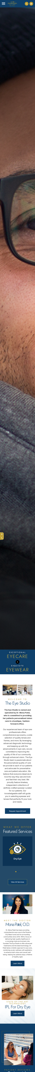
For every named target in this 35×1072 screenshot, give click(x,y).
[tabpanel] (17, 851)
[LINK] (17, 837)
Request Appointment (17, 811)
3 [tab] (19, 871)
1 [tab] (15, 871)
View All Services (17, 882)
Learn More (17, 963)
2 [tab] (17, 871)
